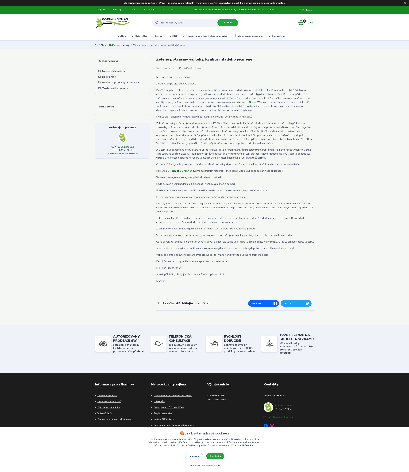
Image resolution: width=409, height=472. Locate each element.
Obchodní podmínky (108, 407)
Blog (99, 9)
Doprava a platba (107, 395)
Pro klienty (149, 9)
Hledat (228, 22)
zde (218, 465)
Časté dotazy (114, 9)
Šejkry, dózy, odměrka (249, 36)
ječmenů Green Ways (183, 171)
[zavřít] (405, 3)
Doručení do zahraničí (109, 401)
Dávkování (159, 401)
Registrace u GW (163, 413)
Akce (123, 36)
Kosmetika (278, 36)
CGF (175, 36)
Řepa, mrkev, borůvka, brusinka (206, 36)
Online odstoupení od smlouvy (114, 419)
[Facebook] (267, 426)
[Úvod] (121, 23)
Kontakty (165, 9)
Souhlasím (215, 456)
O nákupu (132, 9)
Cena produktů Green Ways (169, 407)
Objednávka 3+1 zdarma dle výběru (173, 395)
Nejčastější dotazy (119, 45)
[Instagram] (273, 426)
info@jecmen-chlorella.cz (124, 153)
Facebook (256, 303)
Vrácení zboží (104, 413)
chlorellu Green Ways (250, 102)
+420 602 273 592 (246, 9)
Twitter (287, 303)
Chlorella (141, 36)
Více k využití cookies (243, 445)
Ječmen (159, 36)
